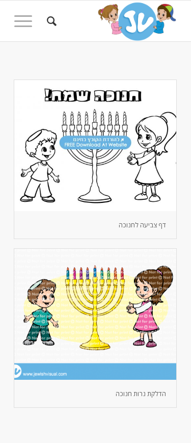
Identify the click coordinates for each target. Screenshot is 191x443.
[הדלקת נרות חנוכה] (95, 314)
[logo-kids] (112, 21)
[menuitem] (50, 21)
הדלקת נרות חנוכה (141, 393)
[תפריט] (26, 21)
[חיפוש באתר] (50, 21)
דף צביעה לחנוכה (142, 224)
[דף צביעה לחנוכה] (95, 145)
